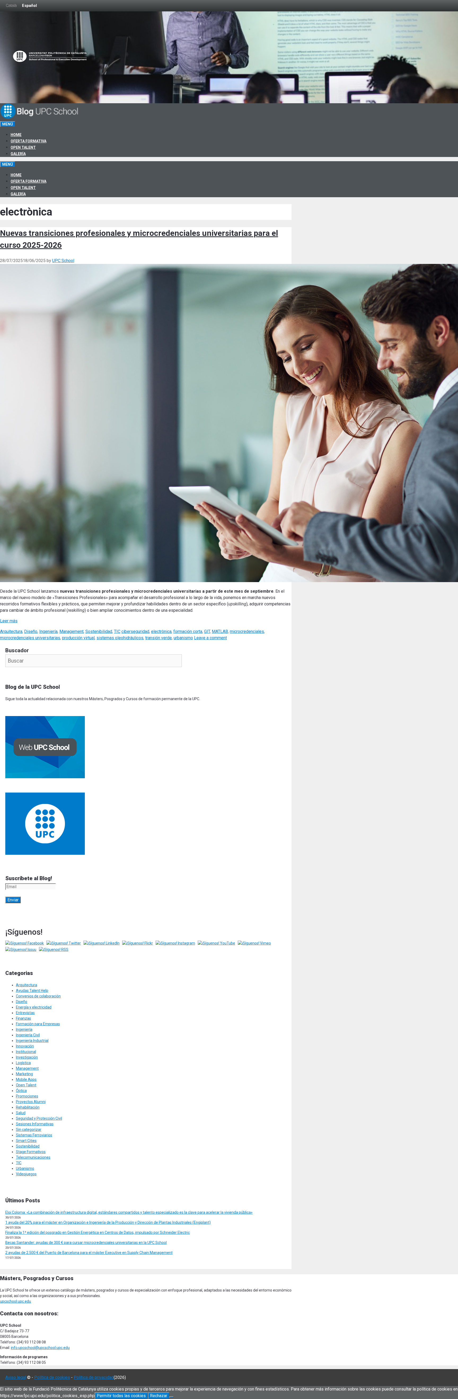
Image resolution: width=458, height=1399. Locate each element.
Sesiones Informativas (35, 1124)
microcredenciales (247, 631)
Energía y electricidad (33, 1007)
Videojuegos (26, 1174)
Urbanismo (25, 1168)
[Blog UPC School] (40, 118)
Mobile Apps (26, 1079)
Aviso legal (15, 1377)
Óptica (21, 1090)
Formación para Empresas (38, 1024)
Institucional (26, 1052)
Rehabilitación (27, 1107)
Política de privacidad (94, 1377)
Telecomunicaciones (33, 1157)
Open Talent (23, 147)
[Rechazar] (171, 1397)
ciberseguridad (135, 631)
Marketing (24, 1074)
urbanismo (183, 637)
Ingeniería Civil (28, 1035)
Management (71, 631)
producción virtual (78, 637)
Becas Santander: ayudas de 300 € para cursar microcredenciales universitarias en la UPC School (86, 1242)
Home (16, 135)
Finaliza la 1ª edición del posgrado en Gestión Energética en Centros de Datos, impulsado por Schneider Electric (97, 1232)
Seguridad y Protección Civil (39, 1118)
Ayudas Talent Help (32, 990)
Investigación (27, 1057)
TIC (117, 631)
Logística (23, 1063)
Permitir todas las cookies (121, 1395)
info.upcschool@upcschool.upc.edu (40, 1348)
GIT (207, 631)
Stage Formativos (31, 1152)
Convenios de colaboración (38, 996)
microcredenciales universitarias (30, 637)
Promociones (27, 1096)
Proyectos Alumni (31, 1102)
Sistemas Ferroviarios (34, 1135)
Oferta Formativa (28, 141)
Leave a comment (210, 637)
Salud (20, 1113)
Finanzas (23, 1018)
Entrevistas (25, 1013)
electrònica (161, 631)
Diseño (30, 631)
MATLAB (220, 631)
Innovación (25, 1046)
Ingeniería (48, 631)
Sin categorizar (28, 1129)
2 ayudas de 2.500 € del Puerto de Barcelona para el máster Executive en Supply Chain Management (89, 1252)
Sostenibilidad (98, 631)
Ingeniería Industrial (32, 1040)
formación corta (187, 631)
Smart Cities (26, 1141)
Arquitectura (11, 631)
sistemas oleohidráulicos (119, 637)
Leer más (8, 620)
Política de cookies (52, 1377)
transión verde (158, 637)
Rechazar (158, 1395)
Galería (18, 154)
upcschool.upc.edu (15, 1301)
